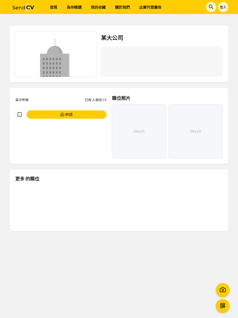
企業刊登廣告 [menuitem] (150, 7)
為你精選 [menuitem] (74, 7)
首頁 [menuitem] (53, 7)
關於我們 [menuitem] (122, 7)
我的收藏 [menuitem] (98, 7)
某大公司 (112, 37)
